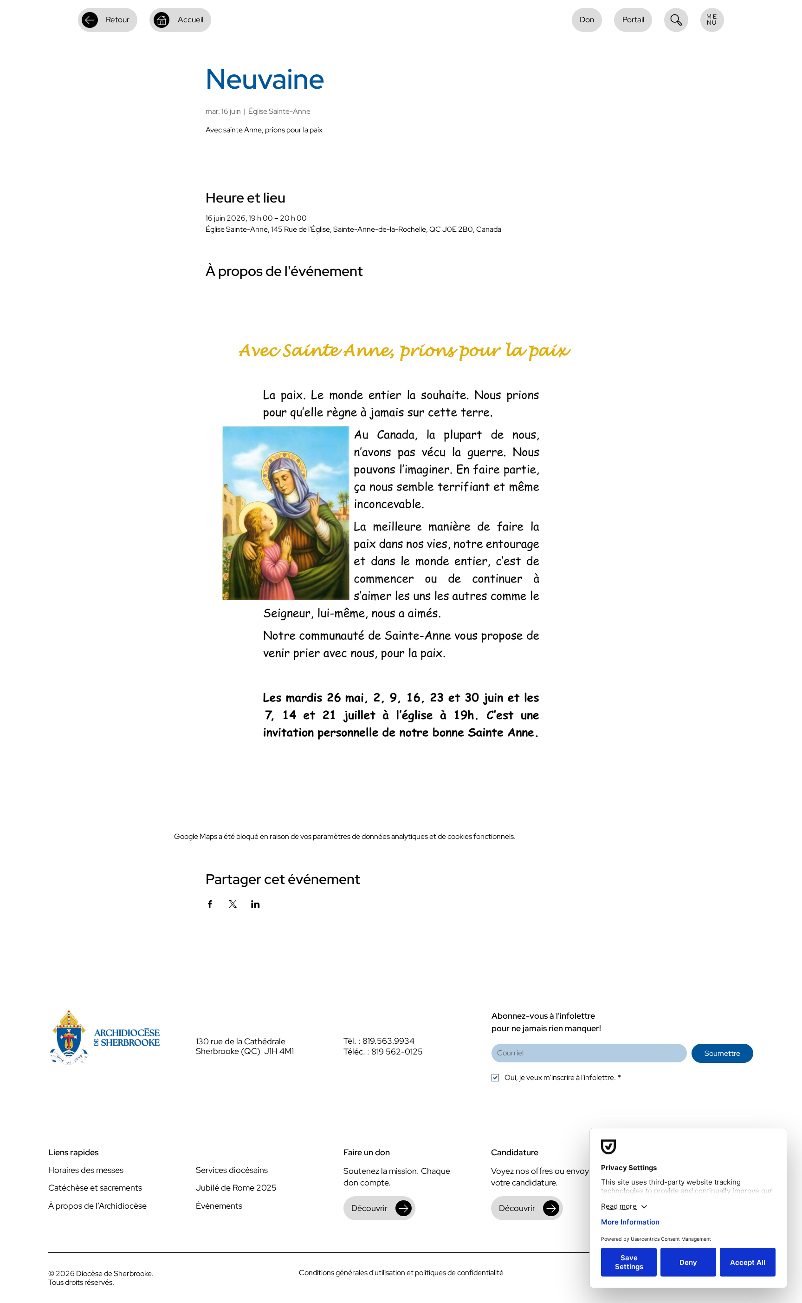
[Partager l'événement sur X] (232, 904)
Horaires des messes (85, 1170)
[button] (712, 20)
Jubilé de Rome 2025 (236, 1187)
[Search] (676, 20)
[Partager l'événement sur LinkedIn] (255, 904)
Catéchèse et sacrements (95, 1187)
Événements (219, 1205)
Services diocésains (232, 1170)
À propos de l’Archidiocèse (97, 1205)
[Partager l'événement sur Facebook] (210, 904)
